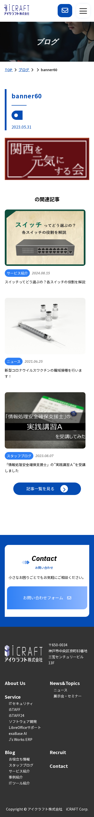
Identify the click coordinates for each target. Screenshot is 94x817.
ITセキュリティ (21, 703)
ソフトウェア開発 (23, 721)
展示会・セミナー (68, 695)
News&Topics (65, 683)
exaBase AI (18, 733)
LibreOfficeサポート (25, 727)
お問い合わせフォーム (43, 598)
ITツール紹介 (19, 783)
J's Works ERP (20, 739)
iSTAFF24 (16, 715)
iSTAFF (14, 709)
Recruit (58, 752)
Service (13, 696)
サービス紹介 (19, 771)
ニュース (60, 689)
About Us (15, 683)
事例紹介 (16, 777)
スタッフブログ (21, 765)
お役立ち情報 (19, 759)
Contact (59, 766)
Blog (10, 752)
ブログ (24, 69)
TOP (9, 69)
